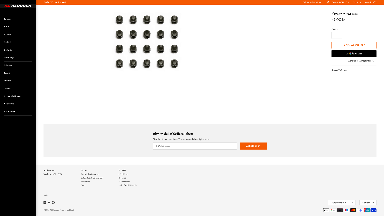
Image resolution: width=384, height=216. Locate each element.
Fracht (83, 185)
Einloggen (307, 2)
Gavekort (7, 88)
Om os (84, 170)
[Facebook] (45, 202)
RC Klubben (54, 210)
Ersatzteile (8, 50)
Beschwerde (85, 182)
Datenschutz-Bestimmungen (92, 178)
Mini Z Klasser (9, 112)
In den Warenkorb (354, 45)
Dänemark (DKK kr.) (339, 2)
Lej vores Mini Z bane (12, 96)
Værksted (7, 81)
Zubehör (7, 73)
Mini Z (6, 27)
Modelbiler (8, 42)
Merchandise (9, 104)
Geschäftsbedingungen (90, 174)
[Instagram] (53, 202)
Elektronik (8, 65)
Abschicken (253, 146)
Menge (335, 29)
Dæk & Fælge (9, 58)
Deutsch (356, 2)
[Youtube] (49, 202)
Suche (46, 195)
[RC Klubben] (18, 6)
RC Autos (7, 34)
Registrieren (316, 2)
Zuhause (7, 19)
